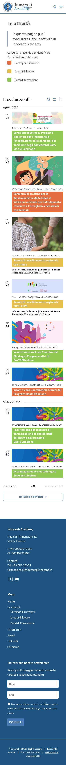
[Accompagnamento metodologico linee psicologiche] (37, 455)
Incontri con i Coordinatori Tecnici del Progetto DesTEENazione (37, 392)
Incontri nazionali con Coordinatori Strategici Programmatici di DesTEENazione (35, 356)
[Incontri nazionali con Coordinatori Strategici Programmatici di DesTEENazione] (37, 332)
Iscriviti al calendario (31, 497)
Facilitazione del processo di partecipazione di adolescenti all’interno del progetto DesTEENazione (32, 436)
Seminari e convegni (23, 612)
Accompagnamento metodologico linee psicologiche (34, 473)
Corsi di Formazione (23, 623)
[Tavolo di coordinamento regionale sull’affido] (37, 234)
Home (11, 601)
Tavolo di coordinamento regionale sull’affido (35, 262)
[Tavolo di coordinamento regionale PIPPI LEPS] (37, 286)
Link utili (12, 641)
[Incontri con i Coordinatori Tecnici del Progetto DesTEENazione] (37, 374)
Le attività (13, 607)
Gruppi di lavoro (20, 617)
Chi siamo (13, 647)
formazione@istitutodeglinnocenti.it (29, 570)
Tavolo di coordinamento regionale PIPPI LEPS (35, 304)
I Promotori (14, 629)
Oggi (33, 485)
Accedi (11, 635)
